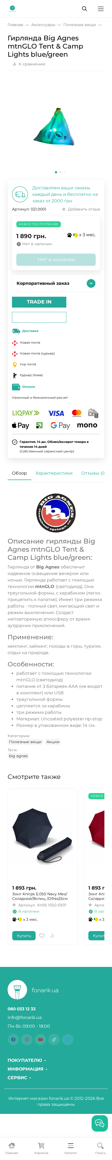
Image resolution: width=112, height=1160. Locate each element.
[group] (56, 127)
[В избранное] (42, 935)
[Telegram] (67, 1039)
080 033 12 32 (22, 1008)
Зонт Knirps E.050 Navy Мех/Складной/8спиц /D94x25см (40, 896)
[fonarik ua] (12, 8)
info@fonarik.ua (25, 1017)
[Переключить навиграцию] (100, 8)
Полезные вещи (25, 741)
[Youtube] (40, 1039)
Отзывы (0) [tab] (93, 473)
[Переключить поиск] (84, 8)
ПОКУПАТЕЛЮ (25, 1060)
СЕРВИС (17, 1078)
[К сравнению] (52, 935)
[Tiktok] (54, 1039)
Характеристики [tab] (54, 473)
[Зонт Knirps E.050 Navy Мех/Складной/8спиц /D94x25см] (42, 836)
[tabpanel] (56, 626)
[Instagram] (27, 1039)
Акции (53, 741)
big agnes (18, 755)
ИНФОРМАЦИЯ (25, 1069)
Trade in (39, 302)
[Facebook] (13, 1039)
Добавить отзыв (84, 209)
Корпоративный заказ (43, 283)
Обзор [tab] (19, 473)
